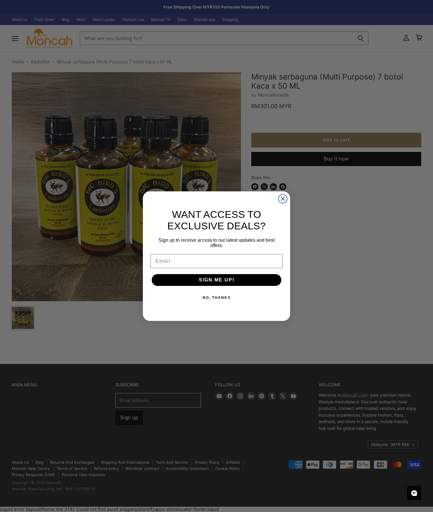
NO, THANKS (217, 298)
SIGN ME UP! (216, 279)
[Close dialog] (282, 198)
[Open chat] (414, 493)
